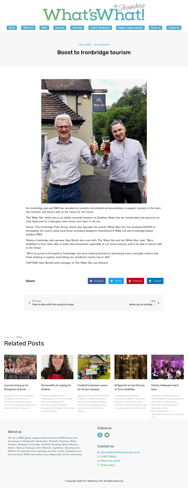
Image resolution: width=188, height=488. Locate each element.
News (44, 27)
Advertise (77, 27)
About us (155, 27)
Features (59, 27)
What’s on (28, 27)
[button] (97, 281)
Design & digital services (130, 27)
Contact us (174, 27)
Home (12, 27)
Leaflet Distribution (100, 27)
